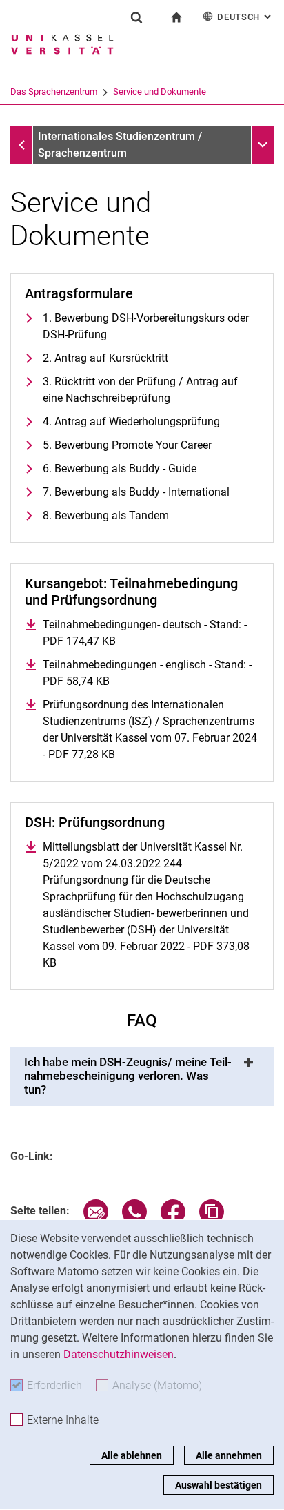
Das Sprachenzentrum (53, 91)
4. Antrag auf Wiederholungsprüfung (131, 421)
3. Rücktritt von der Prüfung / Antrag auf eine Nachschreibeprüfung (140, 390)
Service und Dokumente (159, 91)
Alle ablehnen (131, 1455)
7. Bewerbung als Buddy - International (136, 492)
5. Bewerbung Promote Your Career (127, 445)
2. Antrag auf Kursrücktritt (105, 358)
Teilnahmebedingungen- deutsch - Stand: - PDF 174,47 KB (145, 633)
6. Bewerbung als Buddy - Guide (119, 468)
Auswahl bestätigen (218, 1485)
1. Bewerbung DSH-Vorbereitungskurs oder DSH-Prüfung (146, 326)
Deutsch (245, 17)
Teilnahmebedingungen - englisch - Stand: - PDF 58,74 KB (147, 673)
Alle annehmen (229, 1455)
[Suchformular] (136, 17)
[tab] (142, 1076)
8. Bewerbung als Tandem (106, 515)
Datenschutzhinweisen (118, 1354)
